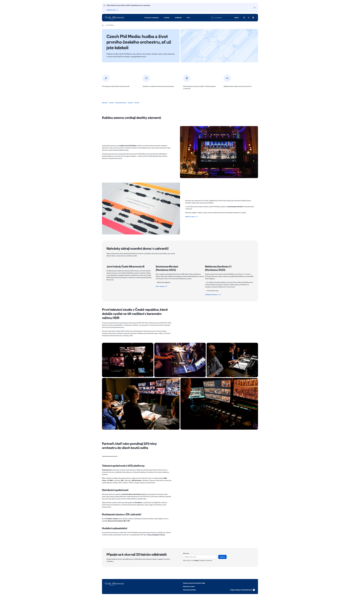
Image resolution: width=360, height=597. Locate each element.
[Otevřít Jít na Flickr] (156, 583)
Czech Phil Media (110, 25)
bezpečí (196, 560)
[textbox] (225, 18)
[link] (104, 103)
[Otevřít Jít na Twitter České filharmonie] (139, 583)
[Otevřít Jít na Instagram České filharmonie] (143, 583)
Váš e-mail (186, 553)
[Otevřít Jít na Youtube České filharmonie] (147, 583)
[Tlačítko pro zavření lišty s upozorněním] (254, 8)
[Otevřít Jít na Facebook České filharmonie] (135, 583)
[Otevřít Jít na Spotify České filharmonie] (152, 583)
